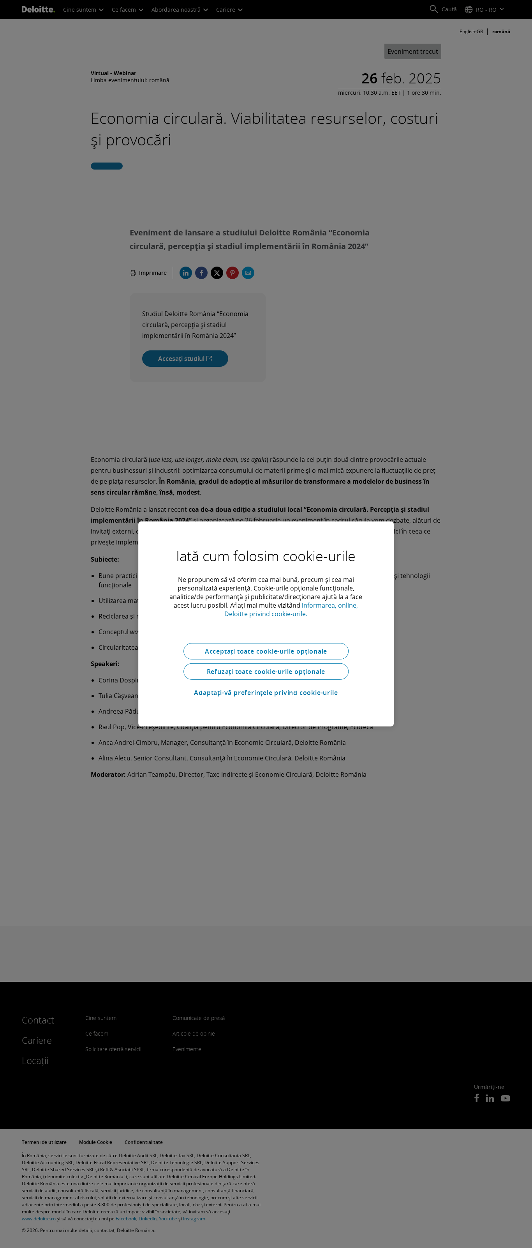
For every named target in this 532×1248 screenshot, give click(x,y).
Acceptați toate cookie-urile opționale (266, 651)
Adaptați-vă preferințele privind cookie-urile (266, 692)
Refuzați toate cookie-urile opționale (266, 671)
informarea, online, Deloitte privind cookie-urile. (291, 609)
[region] (266, 624)
